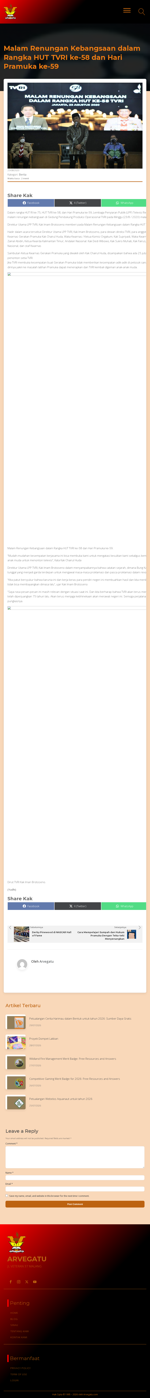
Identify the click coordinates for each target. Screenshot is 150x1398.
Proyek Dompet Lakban (43, 1038)
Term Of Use (18, 1374)
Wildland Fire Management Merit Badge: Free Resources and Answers (72, 1058)
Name (9, 1172)
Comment (11, 1143)
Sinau (14, 1325)
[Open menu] (127, 10)
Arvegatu (47, 961)
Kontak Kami (18, 1337)
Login (14, 1380)
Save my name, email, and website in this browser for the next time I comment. (49, 1196)
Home (14, 1312)
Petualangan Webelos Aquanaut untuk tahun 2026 (60, 1099)
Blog (14, 1319)
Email (9, 1184)
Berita (22, 174)
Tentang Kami (19, 1331)
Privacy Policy (20, 1368)
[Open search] (141, 11)
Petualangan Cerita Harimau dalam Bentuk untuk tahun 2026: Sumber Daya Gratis (80, 1018)
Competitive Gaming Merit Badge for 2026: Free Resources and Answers (74, 1079)
